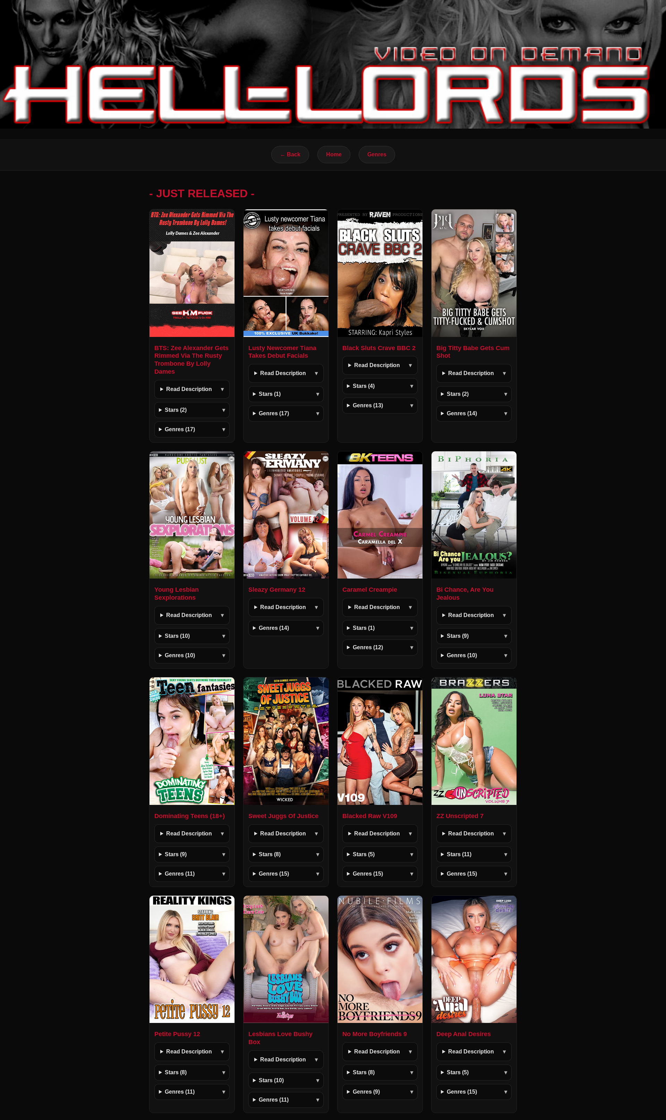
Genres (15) (274, 874)
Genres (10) (180, 655)
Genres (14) (462, 413)
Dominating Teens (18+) (189, 816)
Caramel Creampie (369, 589)
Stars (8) (270, 854)
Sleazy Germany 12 (276, 589)
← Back (290, 154)
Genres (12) (368, 647)
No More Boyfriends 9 (374, 1034)
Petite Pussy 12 (177, 1034)
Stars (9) (458, 636)
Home (334, 154)
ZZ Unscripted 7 (460, 816)
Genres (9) (366, 1092)
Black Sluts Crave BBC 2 (379, 348)
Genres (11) (180, 874)
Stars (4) (364, 386)
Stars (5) (364, 854)
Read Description (189, 389)
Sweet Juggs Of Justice (283, 816)
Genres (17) (180, 429)
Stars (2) (176, 410)
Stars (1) (270, 394)
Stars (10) (177, 636)
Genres (376, 154)
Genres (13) (368, 405)
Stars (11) (459, 854)
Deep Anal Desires (463, 1034)
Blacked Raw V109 (369, 816)
